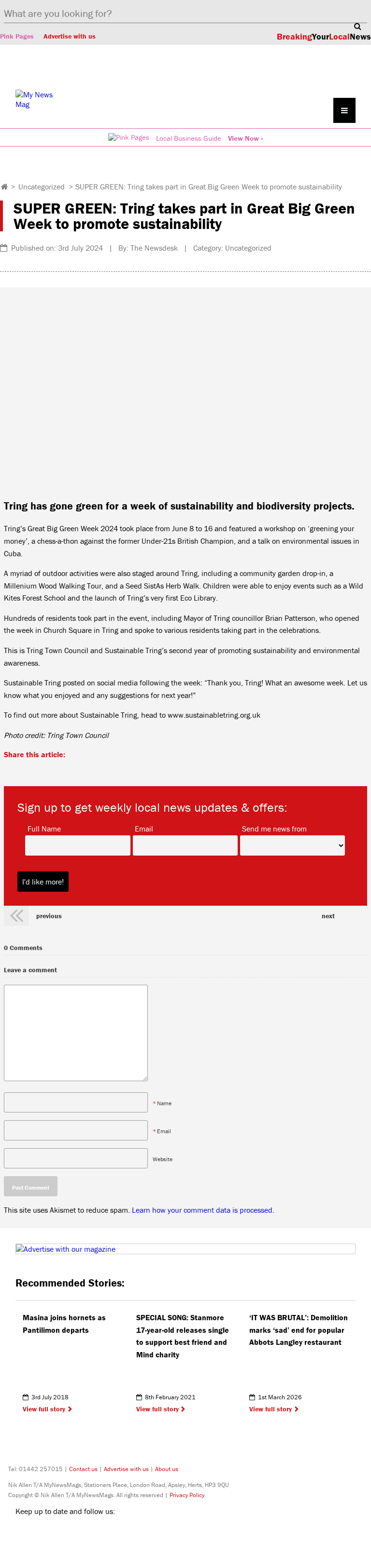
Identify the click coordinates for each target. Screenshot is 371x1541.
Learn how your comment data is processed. (203, 1210)
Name (164, 1103)
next (328, 915)
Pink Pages (17, 36)
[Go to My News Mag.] (4, 186)
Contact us (83, 1469)
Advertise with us (69, 36)
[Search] (357, 26)
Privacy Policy (187, 1495)
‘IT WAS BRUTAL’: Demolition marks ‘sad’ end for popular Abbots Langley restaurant (298, 1330)
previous (49, 915)
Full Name (44, 828)
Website (162, 1159)
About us (166, 1469)
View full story (44, 1409)
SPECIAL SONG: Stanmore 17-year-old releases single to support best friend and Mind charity (182, 1336)
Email (144, 828)
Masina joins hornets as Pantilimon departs (64, 1324)
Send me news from (274, 828)
